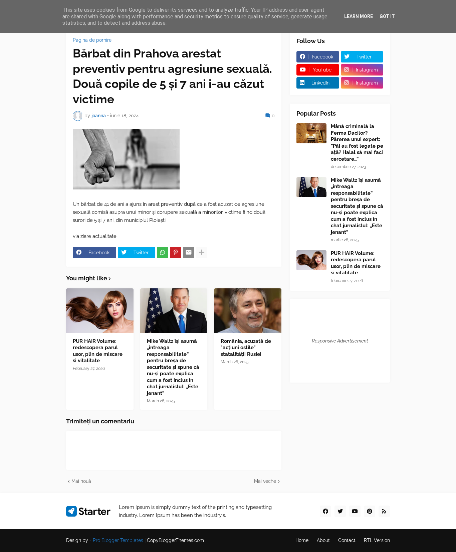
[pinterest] (369, 511)
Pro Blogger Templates (118, 540)
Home (301, 540)
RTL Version (377, 540)
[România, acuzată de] (247, 310)
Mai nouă (81, 481)
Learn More (358, 16)
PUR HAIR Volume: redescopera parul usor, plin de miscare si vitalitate (98, 351)
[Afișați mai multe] (201, 252)
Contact (347, 540)
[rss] (384, 511)
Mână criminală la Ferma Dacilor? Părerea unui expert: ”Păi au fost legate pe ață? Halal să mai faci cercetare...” (357, 142)
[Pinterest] (175, 252)
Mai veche (265, 481)
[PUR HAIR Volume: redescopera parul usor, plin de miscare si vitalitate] (100, 310)
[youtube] (355, 511)
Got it (387, 16)
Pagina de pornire (92, 40)
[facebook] (325, 511)
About (323, 540)
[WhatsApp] (162, 252)
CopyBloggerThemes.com (175, 540)
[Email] (188, 252)
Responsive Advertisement (340, 340)
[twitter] (340, 511)
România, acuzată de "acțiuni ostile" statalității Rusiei (246, 347)
